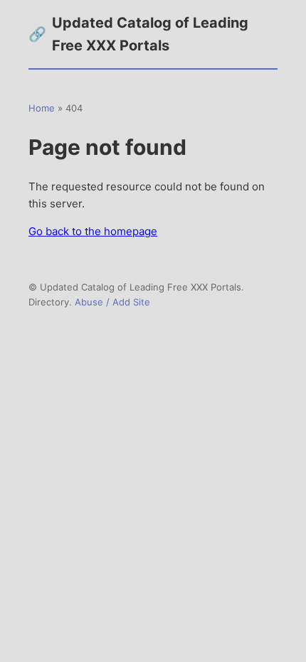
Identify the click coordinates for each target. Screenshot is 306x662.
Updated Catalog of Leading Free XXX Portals (138, 34)
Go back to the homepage (92, 231)
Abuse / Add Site (112, 302)
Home (41, 108)
